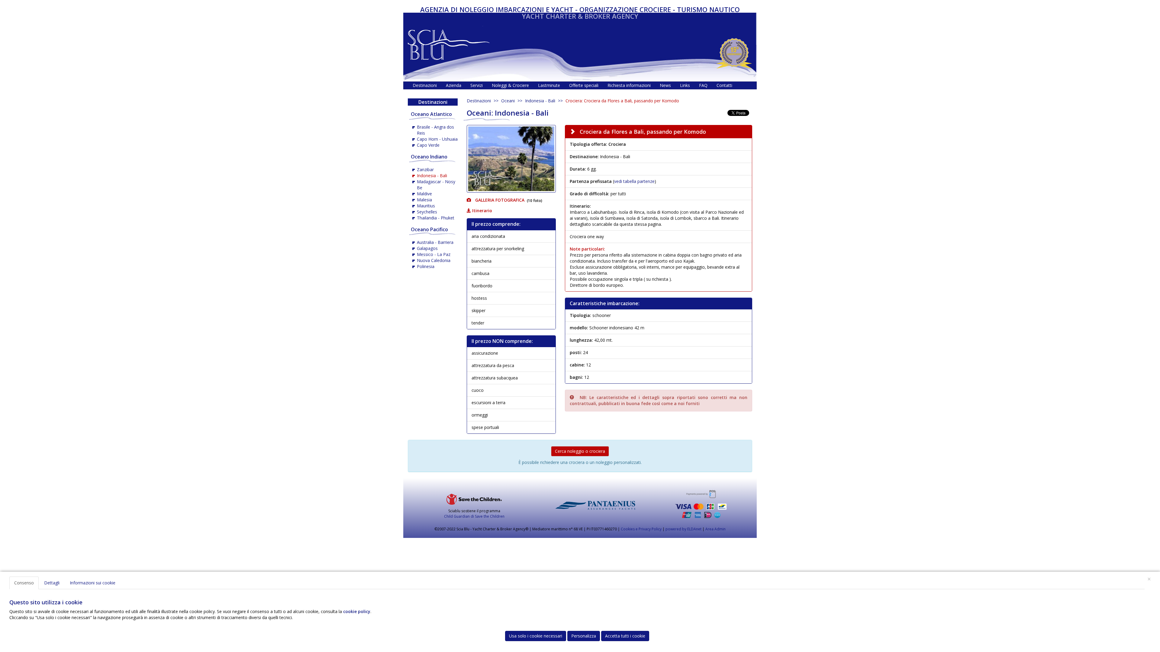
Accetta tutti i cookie (625, 636)
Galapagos (427, 248)
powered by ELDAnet (683, 529)
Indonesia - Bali (540, 101)
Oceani (508, 101)
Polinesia (425, 266)
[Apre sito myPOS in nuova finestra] (701, 504)
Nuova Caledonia (433, 260)
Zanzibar (425, 169)
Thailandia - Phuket (435, 218)
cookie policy (356, 611)
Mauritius (426, 206)
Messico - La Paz (433, 254)
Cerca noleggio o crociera (580, 451)
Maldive (424, 194)
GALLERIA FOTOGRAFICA (499, 200)
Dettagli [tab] (52, 583)
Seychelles (427, 212)
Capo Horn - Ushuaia (437, 139)
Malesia (424, 200)
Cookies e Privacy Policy (641, 529)
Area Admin (715, 529)
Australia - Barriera (435, 242)
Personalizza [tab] (583, 636)
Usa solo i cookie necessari (535, 636)
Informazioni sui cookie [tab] (92, 583)
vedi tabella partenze (634, 181)
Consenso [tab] (24, 583)
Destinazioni (479, 101)
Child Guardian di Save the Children (474, 516)
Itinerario (481, 210)
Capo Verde (428, 145)
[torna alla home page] (449, 43)
